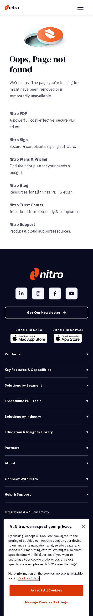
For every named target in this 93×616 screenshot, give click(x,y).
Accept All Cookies (46, 590)
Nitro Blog (19, 185)
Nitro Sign (19, 139)
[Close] (83, 526)
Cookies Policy (28, 578)
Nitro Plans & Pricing (28, 159)
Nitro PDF (18, 113)
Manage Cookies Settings (46, 602)
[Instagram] (38, 293)
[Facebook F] (55, 293)
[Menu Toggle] (80, 8)
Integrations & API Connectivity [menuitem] (27, 512)
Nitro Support (22, 224)
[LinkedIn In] (21, 293)
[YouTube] (72, 293)
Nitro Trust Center (27, 205)
